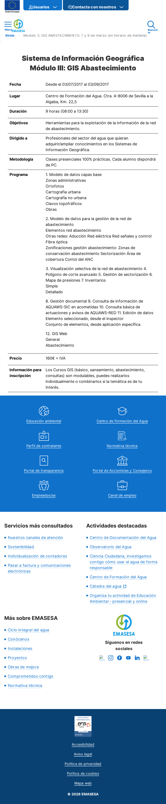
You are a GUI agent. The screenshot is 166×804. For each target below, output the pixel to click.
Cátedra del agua (105, 586)
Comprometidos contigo (30, 676)
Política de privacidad (83, 764)
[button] (137, 7)
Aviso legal (83, 754)
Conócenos (18, 639)
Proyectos (17, 657)
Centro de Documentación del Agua (123, 537)
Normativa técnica (122, 446)
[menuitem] (42, 5)
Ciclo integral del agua (28, 630)
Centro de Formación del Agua (122, 421)
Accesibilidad (83, 744)
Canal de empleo (122, 495)
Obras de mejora (23, 667)
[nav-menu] (55, 7)
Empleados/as (44, 495)
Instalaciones (20, 648)
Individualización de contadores (37, 556)
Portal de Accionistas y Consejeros (122, 470)
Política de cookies (83, 773)
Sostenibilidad (21, 547)
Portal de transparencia (44, 470)
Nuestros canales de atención (35, 537)
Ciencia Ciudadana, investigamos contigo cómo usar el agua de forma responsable (123, 562)
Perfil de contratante (43, 446)
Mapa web (83, 783)
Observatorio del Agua (110, 547)
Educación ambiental (43, 421)
